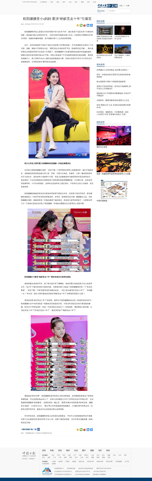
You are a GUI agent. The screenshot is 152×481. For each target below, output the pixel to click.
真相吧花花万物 (47, 433)
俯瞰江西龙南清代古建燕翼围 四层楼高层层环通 (105, 39)
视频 (82, 2)
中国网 (67, 461)
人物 (127, 5)
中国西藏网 (118, 461)
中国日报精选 (102, 201)
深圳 (109, 457)
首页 (44, 450)
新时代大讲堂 (102, 147)
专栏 (88, 2)
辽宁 (74, 455)
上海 (92, 455)
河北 (64, 455)
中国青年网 (90, 461)
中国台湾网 (109, 461)
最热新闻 (101, 64)
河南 (125, 455)
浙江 (103, 455)
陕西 (98, 457)
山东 (119, 455)
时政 (51, 2)
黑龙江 (86, 455)
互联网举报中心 (59, 468)
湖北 (43, 457)
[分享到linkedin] (88, 25)
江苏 (98, 455)
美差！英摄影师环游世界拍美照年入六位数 (113, 174)
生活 (70, 2)
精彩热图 (101, 21)
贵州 (87, 457)
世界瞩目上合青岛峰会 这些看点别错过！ (113, 70)
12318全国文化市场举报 (82, 474)
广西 (60, 457)
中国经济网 (99, 461)
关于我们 (24, 459)
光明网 (54, 464)
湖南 (49, 457)
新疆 (103, 457)
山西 (69, 455)
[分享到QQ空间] (77, 25)
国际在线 (81, 461)
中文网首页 (43, 2)
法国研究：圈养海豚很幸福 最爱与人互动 (113, 100)
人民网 (54, 461)
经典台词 (39, 433)
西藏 (92, 457)
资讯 (58, 2)
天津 (58, 455)
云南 (81, 457)
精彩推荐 (101, 122)
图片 (76, 2)
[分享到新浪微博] (84, 25)
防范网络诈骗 (71, 468)
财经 (64, 2)
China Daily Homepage (30, 2)
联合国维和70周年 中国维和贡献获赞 (111, 82)
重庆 (70, 457)
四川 (76, 457)
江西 (114, 455)
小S (35, 433)
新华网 (60, 461)
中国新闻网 (45, 464)
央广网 (127, 461)
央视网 (74, 461)
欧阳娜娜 (28, 433)
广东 (54, 457)
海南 (65, 457)
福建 (108, 455)
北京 (53, 455)
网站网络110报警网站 (99, 474)
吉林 (80, 455)
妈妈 (32, 433)
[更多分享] (91, 25)
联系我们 (32, 459)
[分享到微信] (81, 25)
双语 (94, 2)
